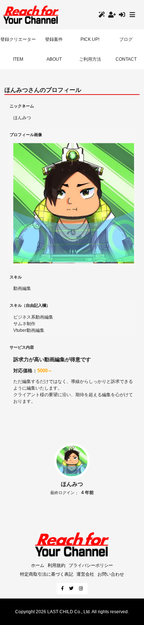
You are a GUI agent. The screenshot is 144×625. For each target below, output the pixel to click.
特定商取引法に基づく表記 (46, 574)
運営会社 (85, 574)
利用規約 (56, 565)
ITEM (18, 59)
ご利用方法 (90, 59)
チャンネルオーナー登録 (113, 14)
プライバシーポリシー (91, 565)
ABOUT (54, 59)
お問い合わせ (110, 574)
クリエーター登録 (103, 14)
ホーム (37, 565)
